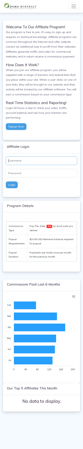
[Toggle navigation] (73, 6)
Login (11, 184)
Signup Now (16, 126)
